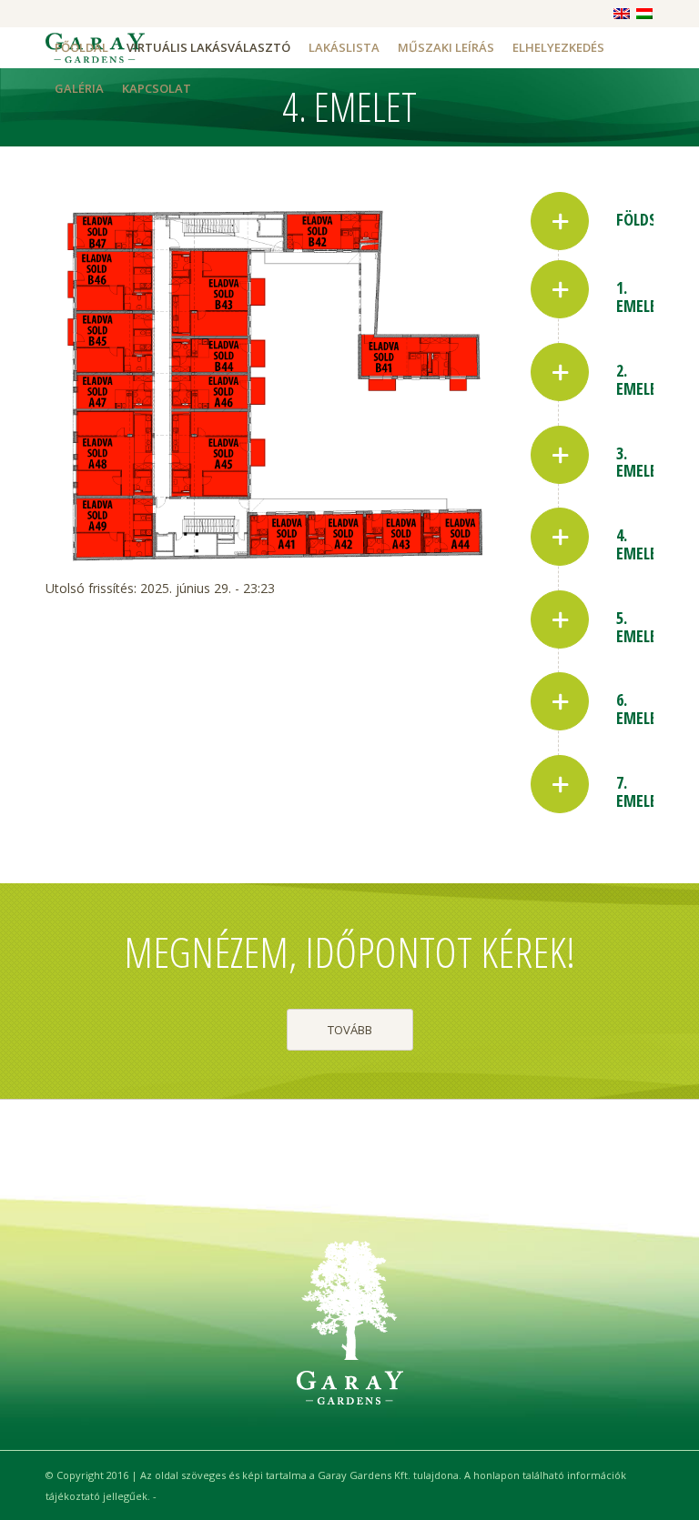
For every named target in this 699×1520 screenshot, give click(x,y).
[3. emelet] (560, 455)
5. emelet (640, 627)
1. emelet (640, 297)
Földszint (652, 219)
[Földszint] (560, 221)
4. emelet (640, 544)
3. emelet (640, 462)
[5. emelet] (560, 619)
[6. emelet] (560, 701)
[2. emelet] (560, 372)
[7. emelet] (560, 784)
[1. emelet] (560, 289)
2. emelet (640, 379)
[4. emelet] (560, 537)
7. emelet (640, 791)
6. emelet (640, 709)
